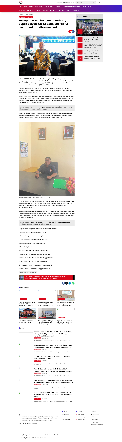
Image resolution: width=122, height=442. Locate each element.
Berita (63, 417)
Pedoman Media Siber (97, 425)
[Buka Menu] (102, 2)
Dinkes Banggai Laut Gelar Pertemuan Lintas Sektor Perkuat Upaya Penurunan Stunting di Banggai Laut (46, 304)
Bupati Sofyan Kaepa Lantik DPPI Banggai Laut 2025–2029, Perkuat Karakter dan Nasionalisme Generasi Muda (66, 322)
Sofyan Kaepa (82, 417)
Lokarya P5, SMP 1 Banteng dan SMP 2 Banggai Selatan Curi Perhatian (92, 51)
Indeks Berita (94, 419)
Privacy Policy (94, 422)
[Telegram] (69, 283)
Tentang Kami (95, 414)
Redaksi (93, 417)
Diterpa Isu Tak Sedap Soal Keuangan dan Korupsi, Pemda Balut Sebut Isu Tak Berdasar (92, 38)
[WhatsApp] (73, 283)
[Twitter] (66, 283)
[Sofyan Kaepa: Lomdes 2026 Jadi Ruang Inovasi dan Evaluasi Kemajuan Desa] (66, 295)
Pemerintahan (66, 419)
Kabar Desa (29, 17)
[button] (94, 2)
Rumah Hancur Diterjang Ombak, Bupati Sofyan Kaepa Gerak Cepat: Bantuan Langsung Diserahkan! (26, 322)
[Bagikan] (73, 31)
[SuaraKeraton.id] (25, 2)
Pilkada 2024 (81, 419)
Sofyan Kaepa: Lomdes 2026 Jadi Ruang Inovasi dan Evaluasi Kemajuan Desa (65, 304)
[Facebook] (63, 283)
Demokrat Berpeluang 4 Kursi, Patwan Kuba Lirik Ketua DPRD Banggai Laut (93, 44)
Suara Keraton (26, 31)
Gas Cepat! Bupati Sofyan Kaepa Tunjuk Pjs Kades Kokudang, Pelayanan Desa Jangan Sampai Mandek (46, 322)
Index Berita (32, 435)
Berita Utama (22, 17)
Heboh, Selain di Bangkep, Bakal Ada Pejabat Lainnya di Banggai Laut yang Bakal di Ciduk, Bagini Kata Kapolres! (92, 57)
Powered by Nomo (24, 438)
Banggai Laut (81, 414)
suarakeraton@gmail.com (29, 423)
